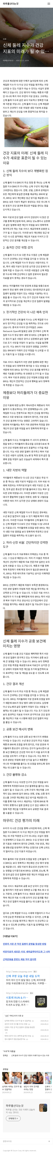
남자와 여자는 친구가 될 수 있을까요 (18, 1020)
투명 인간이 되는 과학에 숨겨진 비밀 (18, 1036)
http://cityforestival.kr (17, 993)
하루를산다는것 (10, 3)
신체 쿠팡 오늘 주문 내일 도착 (23, 976)
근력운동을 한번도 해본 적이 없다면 (19, 959)
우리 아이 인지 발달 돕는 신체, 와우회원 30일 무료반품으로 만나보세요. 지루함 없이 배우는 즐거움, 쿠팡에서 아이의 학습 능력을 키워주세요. (26, 981)
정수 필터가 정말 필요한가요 (15, 1039)
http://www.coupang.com (19, 971)
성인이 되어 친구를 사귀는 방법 (16, 1024)
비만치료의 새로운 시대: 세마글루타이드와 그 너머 (26, 951)
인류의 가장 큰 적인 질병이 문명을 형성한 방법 (24, 943)
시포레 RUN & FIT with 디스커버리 (16, 997)
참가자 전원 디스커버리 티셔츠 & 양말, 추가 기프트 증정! (17, 1003)
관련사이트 (7, 1141)
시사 (6, 1015)
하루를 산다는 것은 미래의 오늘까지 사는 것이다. (20, 1111)
